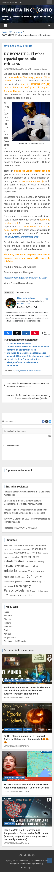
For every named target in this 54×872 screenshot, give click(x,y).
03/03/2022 (9, 791)
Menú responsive (49, 2)
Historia (7, 623)
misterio (10, 571)
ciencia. (18, 549)
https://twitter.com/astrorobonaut (22, 237)
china (6, 549)
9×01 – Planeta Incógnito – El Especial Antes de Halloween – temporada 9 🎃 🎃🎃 (26, 739)
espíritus (7, 557)
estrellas (15, 557)
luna (27, 566)
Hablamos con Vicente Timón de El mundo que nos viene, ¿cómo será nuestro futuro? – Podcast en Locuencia (27, 690)
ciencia (11, 549)
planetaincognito (34, 581)
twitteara (37, 371)
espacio (45, 553)
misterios (22, 571)
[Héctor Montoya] (11, 299)
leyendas (19, 565)
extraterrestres (14, 561)
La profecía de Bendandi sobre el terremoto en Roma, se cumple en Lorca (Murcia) (26, 397)
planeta (18, 582)
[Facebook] (46, 298)
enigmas (36, 552)
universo (22, 595)
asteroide (19, 545)
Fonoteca (8, 626)
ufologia (13, 595)
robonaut (24, 371)
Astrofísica (29, 545)
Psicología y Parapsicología (17, 588)
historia (9, 565)
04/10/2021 (9, 843)
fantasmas (31, 561)
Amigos (7, 634)
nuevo (23, 577)
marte (34, 565)
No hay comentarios (38, 69)
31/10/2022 (9, 746)
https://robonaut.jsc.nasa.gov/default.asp (25, 277)
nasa (17, 577)
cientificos (26, 549)
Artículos (9, 46)
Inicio (6, 612)
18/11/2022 (9, 697)
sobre (34, 591)
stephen (40, 591)
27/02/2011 (9, 69)
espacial (16, 371)
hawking (41, 562)
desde (29, 553)
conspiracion (38, 548)
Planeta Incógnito (23, 304)
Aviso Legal (26, 867)
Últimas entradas (22, 292)
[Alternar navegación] (5, 26)
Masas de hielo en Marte (19, 343)
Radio (27, 681)
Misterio (8, 615)
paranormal (9, 581)
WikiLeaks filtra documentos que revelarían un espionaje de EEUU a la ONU (28, 385)
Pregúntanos (10, 637)
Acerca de (9, 292)
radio (28, 590)
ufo (6, 595)
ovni (29, 576)
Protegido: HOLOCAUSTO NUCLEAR (20, 528)
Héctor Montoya (22, 69)
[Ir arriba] (49, 860)
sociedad (36, 681)
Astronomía (41, 545)
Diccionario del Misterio (15, 641)
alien (6, 545)
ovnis (38, 576)
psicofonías (8, 586)
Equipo (7, 630)
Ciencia (18, 46)
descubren (20, 552)
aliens (11, 545)
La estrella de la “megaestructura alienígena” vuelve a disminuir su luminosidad (23, 362)
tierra (46, 591)
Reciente (27, 46)
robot (31, 371)
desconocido (8, 553)
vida (30, 595)
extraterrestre (30, 557)
